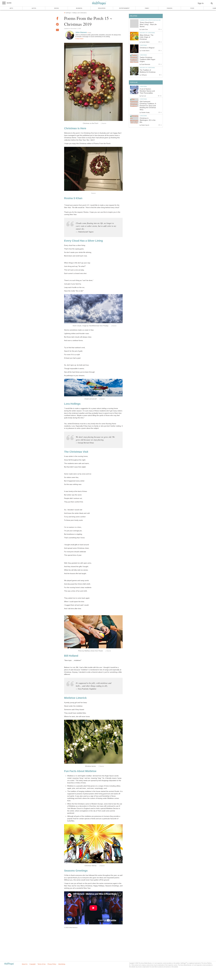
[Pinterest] (57, 24)
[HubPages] (99, 3)
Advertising (61, 964)
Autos (34, 8)
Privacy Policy (52, 964)
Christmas (143, 45)
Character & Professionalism (150, 20)
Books (56, 8)
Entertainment (124, 8)
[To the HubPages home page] (9, 963)
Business (79, 8)
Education (101, 8)
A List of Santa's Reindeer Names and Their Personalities (147, 91)
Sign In (201, 3)
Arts (11, 8)
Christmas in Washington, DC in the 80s (147, 120)
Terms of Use (42, 964)
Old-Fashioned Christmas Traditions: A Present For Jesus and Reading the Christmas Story (148, 106)
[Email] (57, 30)
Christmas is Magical (147, 48)
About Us (24, 964)
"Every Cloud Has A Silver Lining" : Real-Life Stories (148, 24)
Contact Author (79, 38)
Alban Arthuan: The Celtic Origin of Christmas (146, 37)
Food (192, 8)
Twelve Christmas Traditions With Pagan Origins (147, 59)
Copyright (32, 964)
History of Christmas (147, 32)
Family (147, 8)
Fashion (169, 8)
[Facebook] (57, 19)
